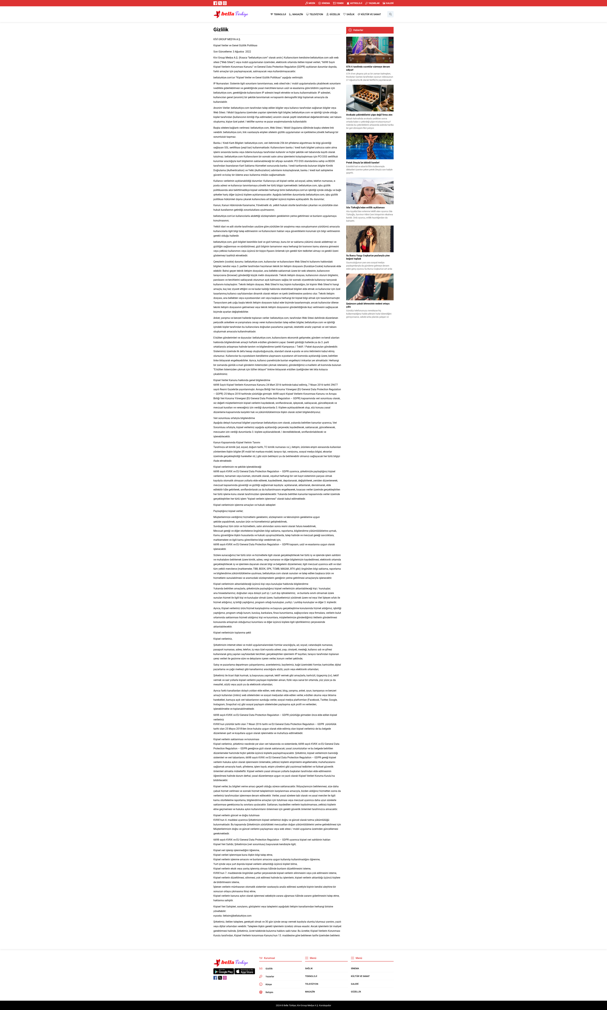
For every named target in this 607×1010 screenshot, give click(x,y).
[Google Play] (223, 972)
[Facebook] (215, 3)
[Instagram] (225, 3)
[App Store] (244, 972)
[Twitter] (220, 3)
